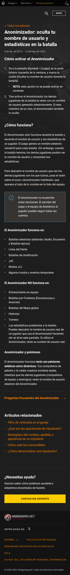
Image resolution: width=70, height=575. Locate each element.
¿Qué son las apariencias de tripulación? (35, 428)
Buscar (46, 15)
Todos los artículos (18, 25)
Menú (59, 13)
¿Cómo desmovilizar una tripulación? (32, 451)
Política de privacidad (41, 539)
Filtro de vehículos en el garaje (28, 422)
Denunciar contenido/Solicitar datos (29, 546)
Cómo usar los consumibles (26, 445)
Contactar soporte (35, 498)
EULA (7, 553)
